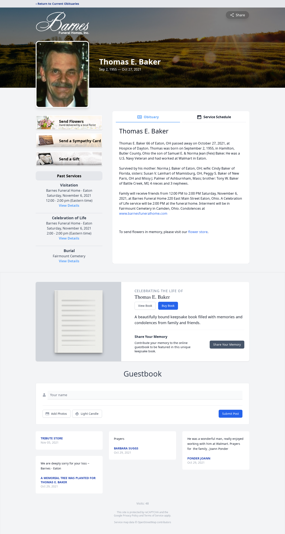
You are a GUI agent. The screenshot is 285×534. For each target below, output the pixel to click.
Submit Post (230, 414)
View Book (145, 306)
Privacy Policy (131, 515)
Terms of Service (154, 515)
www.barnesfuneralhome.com (143, 213)
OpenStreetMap (147, 522)
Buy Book (168, 306)
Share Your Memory (227, 344)
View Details (69, 205)
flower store (198, 232)
